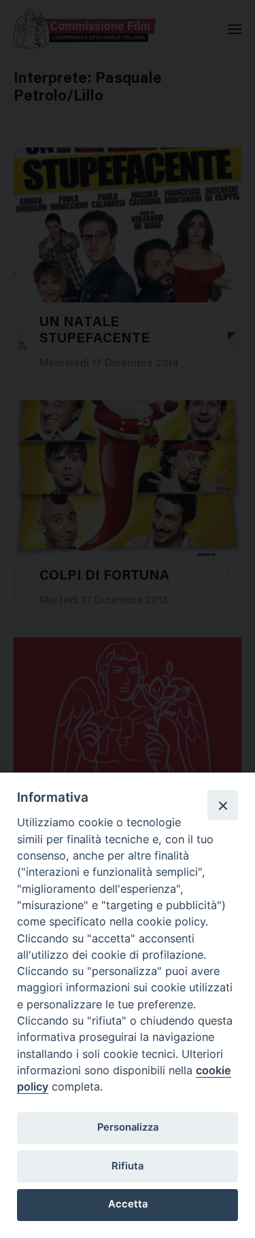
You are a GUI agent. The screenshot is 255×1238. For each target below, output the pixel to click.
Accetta (128, 1204)
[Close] (222, 805)
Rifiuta (127, 1166)
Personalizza (127, 1127)
